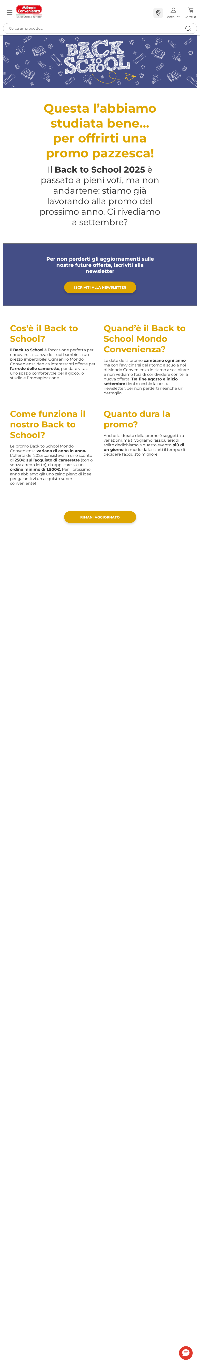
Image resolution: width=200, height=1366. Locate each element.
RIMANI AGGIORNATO (100, 517)
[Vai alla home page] (83, 11)
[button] (186, 1353)
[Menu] (9, 13)
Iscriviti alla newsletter (100, 287)
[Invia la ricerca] (188, 28)
